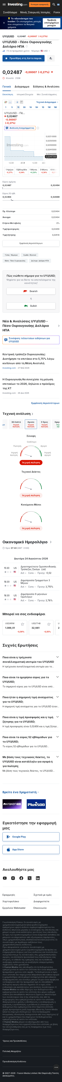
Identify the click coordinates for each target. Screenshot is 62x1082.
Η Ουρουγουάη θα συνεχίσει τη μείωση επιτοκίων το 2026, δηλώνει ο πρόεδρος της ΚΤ (29, 384)
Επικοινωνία (40, 908)
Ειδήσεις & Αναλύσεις (47, 86)
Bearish (34, 291)
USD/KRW (9, 623)
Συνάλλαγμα (10, 12)
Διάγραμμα (22, 86)
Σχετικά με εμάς (43, 894)
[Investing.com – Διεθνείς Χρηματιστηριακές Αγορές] (17, 4)
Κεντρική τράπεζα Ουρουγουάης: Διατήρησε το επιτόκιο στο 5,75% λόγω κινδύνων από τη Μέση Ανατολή (28, 359)
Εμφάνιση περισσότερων (31, 243)
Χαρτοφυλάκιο (11, 901)
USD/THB (36, 623)
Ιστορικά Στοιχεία (25, 94)
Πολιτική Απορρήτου (12, 1051)
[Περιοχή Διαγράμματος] (10, 102)
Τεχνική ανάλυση (17, 414)
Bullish (33, 305)
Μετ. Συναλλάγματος (47, 94)
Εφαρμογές (9, 894)
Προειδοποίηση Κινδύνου (14, 1061)
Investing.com (9, 368)
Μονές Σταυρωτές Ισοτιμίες (35, 12)
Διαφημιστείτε (41, 901)
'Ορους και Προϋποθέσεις (15, 1041)
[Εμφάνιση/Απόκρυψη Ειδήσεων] (21, 102)
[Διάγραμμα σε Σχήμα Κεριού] (5, 102)
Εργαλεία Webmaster (14, 908)
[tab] (16, 424)
